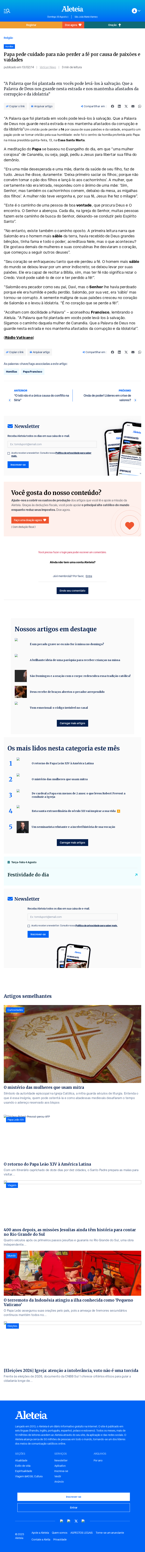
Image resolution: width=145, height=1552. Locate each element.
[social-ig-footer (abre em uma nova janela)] (83, 1521)
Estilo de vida (22, 1465)
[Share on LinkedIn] (119, 106)
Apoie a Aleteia (40, 1532)
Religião (8, 38)
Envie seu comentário (72, 590)
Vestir (57, 1476)
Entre (89, 576)
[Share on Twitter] (126, 106)
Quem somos (59, 1532)
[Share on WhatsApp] (139, 106)
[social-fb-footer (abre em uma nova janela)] (69, 1521)
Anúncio (59, 1481)
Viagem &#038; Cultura (28, 1476)
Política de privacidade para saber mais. (97, 925)
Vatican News (48, 67)
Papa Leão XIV (16, 1119)
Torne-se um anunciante (110, 1532)
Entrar (73, 1507)
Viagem (12, 1185)
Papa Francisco (32, 371)
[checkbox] (9, 453)
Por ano (98, 1460)
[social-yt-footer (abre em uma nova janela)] (61, 1521)
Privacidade (60, 1539)
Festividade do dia (28, 875)
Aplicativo (60, 1465)
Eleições (12, 1326)
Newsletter (61, 1460)
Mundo (12, 1255)
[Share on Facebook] (112, 106)
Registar (31, 25)
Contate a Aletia (41, 1539)
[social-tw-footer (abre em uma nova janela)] (76, 1521)
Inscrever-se (18, 464)
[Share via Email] (132, 106)
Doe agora (71, 25)
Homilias (11, 371)
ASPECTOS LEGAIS (81, 1532)
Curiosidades (15, 1010)
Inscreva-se (61, 1471)
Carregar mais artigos (72, 723)
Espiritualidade (23, 1471)
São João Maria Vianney (86, 16)
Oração (112, 25)
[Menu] (24, 11)
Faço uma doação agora (28, 520)
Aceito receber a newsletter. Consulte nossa (51, 454)
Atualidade (21, 1460)
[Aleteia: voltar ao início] (72, 8)
